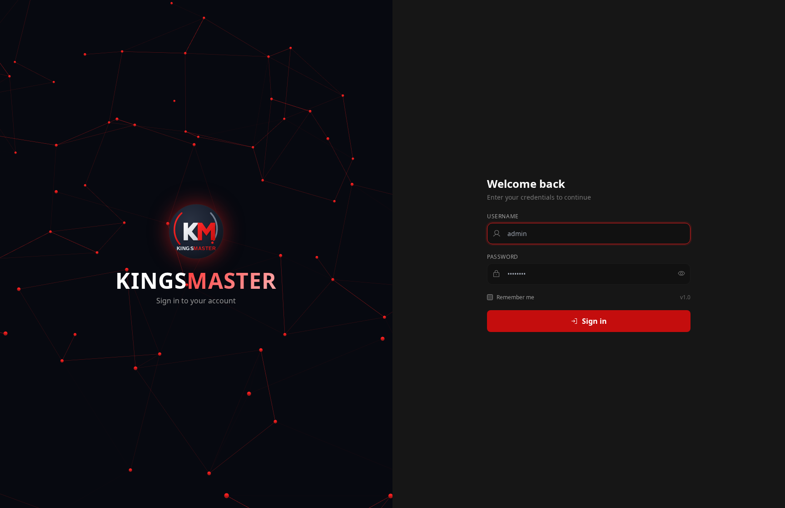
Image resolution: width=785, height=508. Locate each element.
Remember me (515, 297)
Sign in (594, 321)
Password (502, 257)
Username (503, 216)
